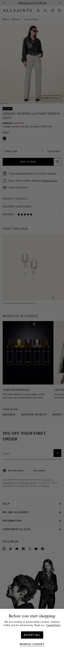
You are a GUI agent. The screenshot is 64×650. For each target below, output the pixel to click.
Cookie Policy (53, 625)
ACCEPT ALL (32, 634)
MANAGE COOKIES (32, 644)
